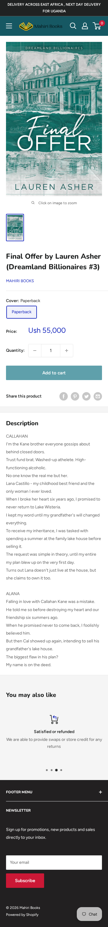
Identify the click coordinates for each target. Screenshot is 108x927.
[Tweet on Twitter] (86, 396)
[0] (97, 26)
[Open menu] (9, 25)
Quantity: (15, 350)
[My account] (85, 26)
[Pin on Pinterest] (75, 396)
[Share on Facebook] (63, 396)
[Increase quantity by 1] (66, 350)
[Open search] (73, 26)
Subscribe (25, 880)
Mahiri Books (20, 281)
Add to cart (54, 373)
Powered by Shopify (22, 915)
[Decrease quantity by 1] (34, 350)
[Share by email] (98, 396)
